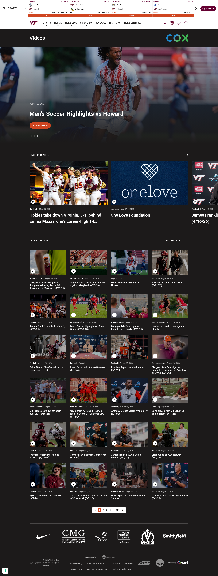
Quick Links (86, 23)
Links (48, 16)
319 (117, 510)
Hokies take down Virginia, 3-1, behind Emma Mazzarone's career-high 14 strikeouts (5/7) (65, 219)
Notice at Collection (121, 569)
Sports (47, 23)
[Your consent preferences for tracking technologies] (5, 571)
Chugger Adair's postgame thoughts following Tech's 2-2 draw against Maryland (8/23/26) (47, 285)
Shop (118, 23)
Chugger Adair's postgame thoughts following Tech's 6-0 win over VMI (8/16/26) (169, 370)
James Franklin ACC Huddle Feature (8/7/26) (126, 456)
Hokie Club (71, 23)
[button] (26, 8)
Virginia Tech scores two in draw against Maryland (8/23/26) (87, 284)
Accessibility (91, 557)
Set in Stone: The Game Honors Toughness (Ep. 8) (46, 368)
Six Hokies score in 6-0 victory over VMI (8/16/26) (45, 412)
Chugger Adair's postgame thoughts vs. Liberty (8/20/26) (127, 327)
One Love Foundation (130, 215)
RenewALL (101, 23)
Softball (33, 209)
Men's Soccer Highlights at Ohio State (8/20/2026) (87, 327)
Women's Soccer (36, 278)
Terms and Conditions (122, 563)
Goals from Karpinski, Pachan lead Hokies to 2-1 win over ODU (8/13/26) (87, 413)
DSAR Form (76, 569)
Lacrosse (115, 209)
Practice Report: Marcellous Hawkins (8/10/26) (44, 456)
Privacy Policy (75, 563)
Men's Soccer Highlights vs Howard (77, 113)
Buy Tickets (206, 8)
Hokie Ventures (132, 23)
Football (155, 278)
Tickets (58, 23)
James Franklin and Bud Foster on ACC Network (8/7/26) (88, 497)
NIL (111, 23)
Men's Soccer (75, 322)
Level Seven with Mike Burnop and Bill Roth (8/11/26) (168, 412)
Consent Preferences (97, 563)
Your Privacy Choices (97, 569)
